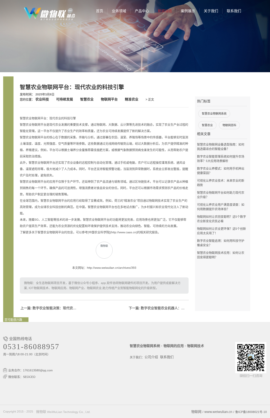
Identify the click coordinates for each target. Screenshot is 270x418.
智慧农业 (87, 99)
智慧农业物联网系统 (214, 113)
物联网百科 (229, 125)
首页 (99, 11)
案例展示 (188, 11)
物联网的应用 (173, 346)
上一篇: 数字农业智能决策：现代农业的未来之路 (50, 308)
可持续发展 (64, 99)
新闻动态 (165, 11)
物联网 (196, 412)
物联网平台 (109, 99)
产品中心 (142, 11)
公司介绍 (151, 357)
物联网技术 (195, 346)
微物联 (41, 412)
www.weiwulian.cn (218, 412)
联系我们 (234, 11)
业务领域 (119, 11)
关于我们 (211, 11)
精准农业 (131, 99)
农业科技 (42, 99)
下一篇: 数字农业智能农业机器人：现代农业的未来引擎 (159, 308)
